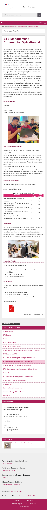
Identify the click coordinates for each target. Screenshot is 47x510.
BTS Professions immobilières (12, 373)
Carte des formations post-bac (12, 388)
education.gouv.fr (9, 470)
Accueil (11, 26)
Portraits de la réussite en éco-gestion (23, 443)
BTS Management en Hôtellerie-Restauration (17, 365)
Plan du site (30, 501)
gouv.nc (5, 477)
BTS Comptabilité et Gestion (12, 346)
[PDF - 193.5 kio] (11, 308)
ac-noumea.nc (8, 463)
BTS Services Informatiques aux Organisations (18, 377)
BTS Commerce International (12, 339)
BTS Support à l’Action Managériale (14, 380)
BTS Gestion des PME (10, 354)
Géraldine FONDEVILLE (27, 496)
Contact (16, 501)
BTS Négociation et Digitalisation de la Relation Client (20, 369)
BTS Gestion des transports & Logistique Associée (19, 358)
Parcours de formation (20, 26)
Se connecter (24, 506)
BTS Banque (7, 335)
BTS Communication (9, 342)
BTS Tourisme (7, 384)
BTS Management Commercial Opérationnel (18, 361)
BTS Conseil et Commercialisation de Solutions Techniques (22, 350)
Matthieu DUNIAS (17, 491)
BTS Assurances (8, 331)
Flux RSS (33, 503)
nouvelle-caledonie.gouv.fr (12, 484)
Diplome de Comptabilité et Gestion (14, 392)
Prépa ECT (6, 395)
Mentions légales (17, 503)
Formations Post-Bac (32, 26)
